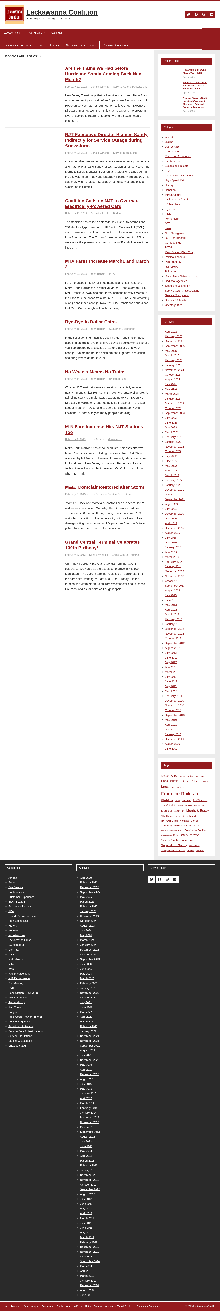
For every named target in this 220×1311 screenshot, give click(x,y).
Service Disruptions (125, 152)
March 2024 (172, 393)
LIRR (168, 213)
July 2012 (171, 652)
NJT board (179, 816)
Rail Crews (171, 266)
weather (200, 850)
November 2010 (174, 705)
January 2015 (173, 547)
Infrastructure (173, 194)
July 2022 (171, 456)
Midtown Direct (200, 805)
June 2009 (171, 748)
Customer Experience (122, 328)
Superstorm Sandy (174, 845)
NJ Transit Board (169, 821)
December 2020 (174, 513)
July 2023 (171, 417)
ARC (174, 775)
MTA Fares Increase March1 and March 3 (107, 264)
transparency (194, 846)
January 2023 (173, 441)
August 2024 (172, 379)
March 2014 (172, 556)
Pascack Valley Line (169, 830)
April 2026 (171, 331)
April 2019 (171, 523)
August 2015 (172, 532)
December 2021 (174, 489)
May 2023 (171, 427)
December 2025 (174, 341)
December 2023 (174, 403)
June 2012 (171, 657)
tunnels (190, 850)
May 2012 (171, 662)
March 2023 (172, 432)
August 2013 (172, 590)
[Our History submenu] (44, 33)
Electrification (173, 161)
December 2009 (174, 739)
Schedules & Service (177, 285)
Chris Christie (169, 781)
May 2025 (171, 350)
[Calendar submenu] (64, 33)
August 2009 (172, 743)
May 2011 (171, 686)
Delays (194, 781)
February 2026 (173, 336)
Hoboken (170, 189)
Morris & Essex (198, 810)
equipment (204, 781)
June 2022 (171, 461)
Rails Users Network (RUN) (181, 276)
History (169, 185)
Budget (117, 213)
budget (190, 776)
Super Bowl (187, 840)
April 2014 (171, 552)
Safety (184, 835)
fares (165, 786)
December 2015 (174, 528)
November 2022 (174, 446)
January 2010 (173, 734)
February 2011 (173, 696)
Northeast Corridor (189, 820)
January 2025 (173, 365)
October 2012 (173, 638)
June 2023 (171, 422)
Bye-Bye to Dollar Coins (91, 321)
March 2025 (172, 355)
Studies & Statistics (177, 300)
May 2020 (171, 518)
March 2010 (172, 729)
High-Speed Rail (174, 180)
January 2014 (173, 566)
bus (197, 776)
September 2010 (175, 715)
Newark (169, 816)
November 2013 (174, 576)
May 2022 (171, 465)
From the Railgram (180, 793)
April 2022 (171, 470)
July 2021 (171, 508)
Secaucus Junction (170, 840)
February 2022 (173, 480)
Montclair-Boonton (173, 810)
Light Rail (170, 209)
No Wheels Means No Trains (95, 371)
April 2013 (171, 609)
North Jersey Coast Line (171, 826)
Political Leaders (175, 257)
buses (203, 776)
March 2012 (172, 672)
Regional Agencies (176, 281)
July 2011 (170, 676)
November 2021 (174, 494)
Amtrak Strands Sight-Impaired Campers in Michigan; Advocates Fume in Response (195, 102)
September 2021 (175, 499)
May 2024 (171, 389)
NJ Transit (191, 816)
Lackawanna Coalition (62, 12)
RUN (175, 835)
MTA (112, 273)
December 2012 (174, 628)
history (177, 801)
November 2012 (174, 633)
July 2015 (171, 537)
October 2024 (173, 374)
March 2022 (172, 475)
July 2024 (171, 384)
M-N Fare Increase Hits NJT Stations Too (104, 429)
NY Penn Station (192, 825)
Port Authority (173, 261)
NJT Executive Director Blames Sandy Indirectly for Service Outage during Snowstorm (106, 140)
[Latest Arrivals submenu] (22, 33)
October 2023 (173, 408)
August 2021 (172, 504)
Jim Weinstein (168, 805)
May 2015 (171, 542)
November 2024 (174, 370)
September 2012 (175, 643)
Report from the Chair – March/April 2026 (196, 71)
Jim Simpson (200, 800)
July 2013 (171, 595)
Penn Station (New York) (179, 252)
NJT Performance (175, 237)
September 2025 (175, 345)
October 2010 (173, 710)
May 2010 (171, 719)
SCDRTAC (194, 835)
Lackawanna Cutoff (176, 199)
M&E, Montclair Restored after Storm (104, 487)
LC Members (172, 204)
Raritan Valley (166, 835)
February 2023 (173, 437)
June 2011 (171, 681)
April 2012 (171, 667)
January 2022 (173, 485)
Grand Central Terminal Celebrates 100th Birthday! (102, 545)
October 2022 (173, 451)
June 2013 (171, 600)
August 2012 (172, 648)
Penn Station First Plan (195, 830)
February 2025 (173, 360)
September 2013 (175, 585)
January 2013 (173, 624)
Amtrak (169, 137)
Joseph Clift (182, 805)
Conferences (172, 151)
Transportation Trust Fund (173, 850)
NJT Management (175, 233)
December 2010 (174, 700)
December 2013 (174, 571)
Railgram (170, 271)
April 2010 (171, 724)
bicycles (182, 776)
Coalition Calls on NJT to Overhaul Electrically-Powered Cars (102, 203)
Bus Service (172, 146)
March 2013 (172, 614)
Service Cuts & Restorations (130, 86)
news (168, 228)
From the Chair (177, 787)
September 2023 (175, 413)
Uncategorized (117, 378)
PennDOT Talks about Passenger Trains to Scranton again (195, 85)
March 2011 (172, 691)
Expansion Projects (176, 165)
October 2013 (173, 580)
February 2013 (173, 619)
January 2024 (173, 398)
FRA (167, 170)
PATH (168, 247)
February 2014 (173, 561)
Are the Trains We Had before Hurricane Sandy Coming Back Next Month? (104, 74)
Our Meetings (173, 242)
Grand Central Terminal (125, 554)
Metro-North (115, 439)
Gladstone (167, 800)
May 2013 (171, 604)
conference (185, 781)
